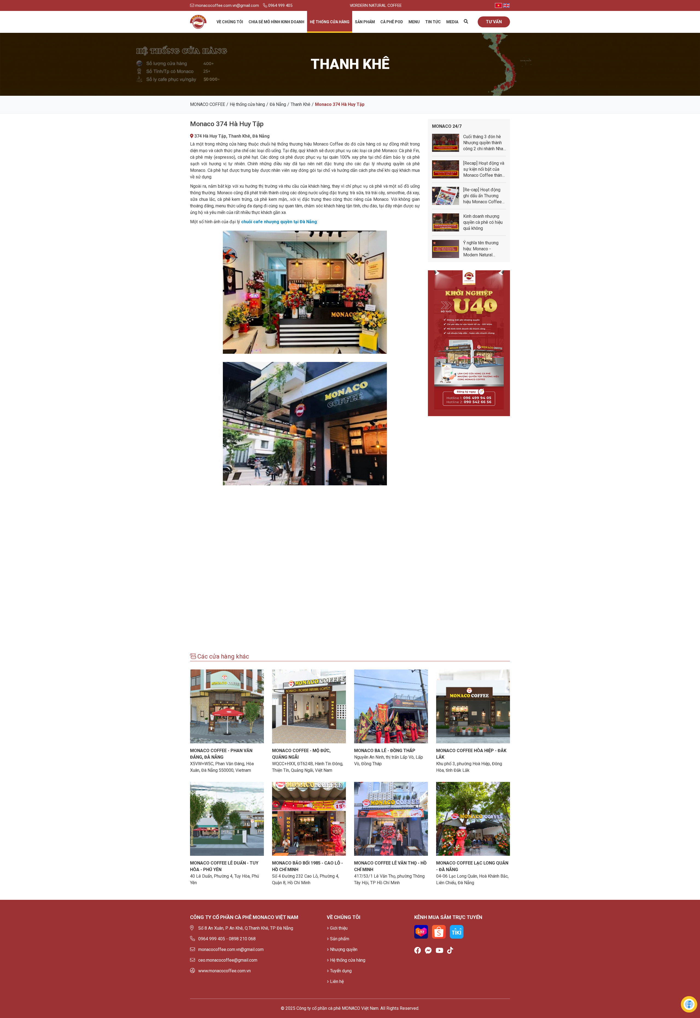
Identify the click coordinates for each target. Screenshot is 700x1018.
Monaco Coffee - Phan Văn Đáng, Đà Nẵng (221, 754)
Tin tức (433, 22)
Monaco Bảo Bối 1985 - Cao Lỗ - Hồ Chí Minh (307, 866)
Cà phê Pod (391, 22)
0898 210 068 (242, 938)
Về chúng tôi (230, 22)
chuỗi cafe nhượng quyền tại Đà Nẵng (279, 221)
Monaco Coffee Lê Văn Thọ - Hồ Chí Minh (390, 866)
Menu (414, 22)
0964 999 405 (279, 5)
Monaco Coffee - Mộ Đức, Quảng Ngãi (301, 754)
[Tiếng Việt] (498, 5)
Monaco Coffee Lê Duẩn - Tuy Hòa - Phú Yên (224, 866)
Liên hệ (337, 981)
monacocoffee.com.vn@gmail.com (226, 5)
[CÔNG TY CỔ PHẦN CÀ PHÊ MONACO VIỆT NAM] (198, 22)
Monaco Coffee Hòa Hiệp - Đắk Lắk (471, 754)
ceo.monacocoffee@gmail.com (227, 960)
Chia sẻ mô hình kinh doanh (276, 22)
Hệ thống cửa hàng (329, 22)
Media (452, 22)
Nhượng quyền (343, 949)
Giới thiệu (339, 928)
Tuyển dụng (341, 970)
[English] (506, 5)
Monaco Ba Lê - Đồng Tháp (384, 750)
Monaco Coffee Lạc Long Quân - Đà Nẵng (472, 866)
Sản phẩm (365, 22)
